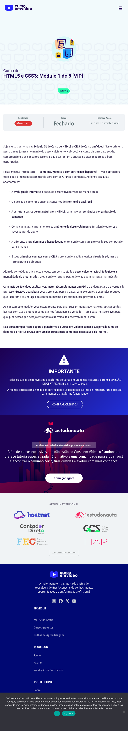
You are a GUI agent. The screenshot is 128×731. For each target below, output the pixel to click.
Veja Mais (69, 713)
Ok (57, 713)
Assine (38, 662)
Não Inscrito (23, 123)
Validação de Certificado (48, 670)
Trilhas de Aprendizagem (49, 635)
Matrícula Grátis (43, 619)
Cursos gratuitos (43, 627)
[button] (65, 404)
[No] (124, 711)
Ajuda (37, 655)
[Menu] (120, 8)
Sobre (37, 690)
